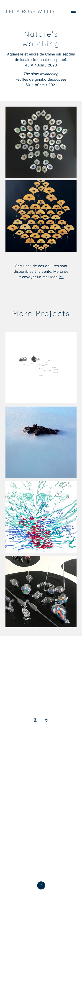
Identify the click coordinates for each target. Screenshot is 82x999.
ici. (61, 277)
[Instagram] (35, 720)
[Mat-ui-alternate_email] (47, 720)
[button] (73, 11)
